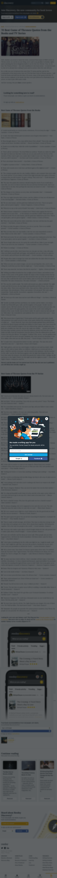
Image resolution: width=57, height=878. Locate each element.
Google (18, 458)
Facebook (37, 458)
